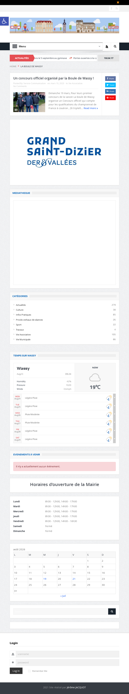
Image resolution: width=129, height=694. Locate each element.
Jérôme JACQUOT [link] (76, 687)
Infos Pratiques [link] (23, 314)
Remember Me (39, 671)
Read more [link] (90, 108)
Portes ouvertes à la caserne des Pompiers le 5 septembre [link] (91, 58)
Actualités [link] (21, 304)
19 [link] (44, 578)
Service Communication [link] (35, 83)
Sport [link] (19, 324)
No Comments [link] (20, 86)
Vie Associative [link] (75, 83)
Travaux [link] (20, 329)
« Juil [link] (63, 595)
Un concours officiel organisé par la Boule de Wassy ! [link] (53, 78)
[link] (4, 21)
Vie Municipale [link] (23, 339)
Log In (16, 670)
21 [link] (74, 578)
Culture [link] (19, 309)
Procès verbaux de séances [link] (29, 319)
